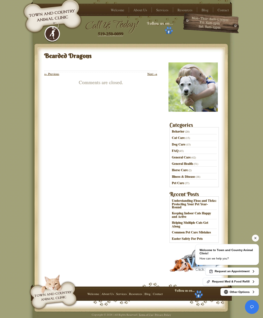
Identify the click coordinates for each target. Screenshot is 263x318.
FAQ (175, 150)
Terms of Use (146, 315)
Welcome (117, 10)
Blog (205, 10)
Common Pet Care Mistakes (191, 232)
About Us (140, 10)
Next (152, 74)
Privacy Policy (163, 315)
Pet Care (178, 182)
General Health (182, 163)
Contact (223, 10)
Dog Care (178, 144)
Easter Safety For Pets (187, 238)
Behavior (178, 131)
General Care (181, 157)
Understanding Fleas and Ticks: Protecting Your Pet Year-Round (194, 203)
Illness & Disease (183, 176)
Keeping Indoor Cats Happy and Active (191, 215)
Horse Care (180, 169)
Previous (51, 74)
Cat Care (178, 137)
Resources (185, 10)
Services (162, 10)
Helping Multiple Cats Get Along (190, 224)
